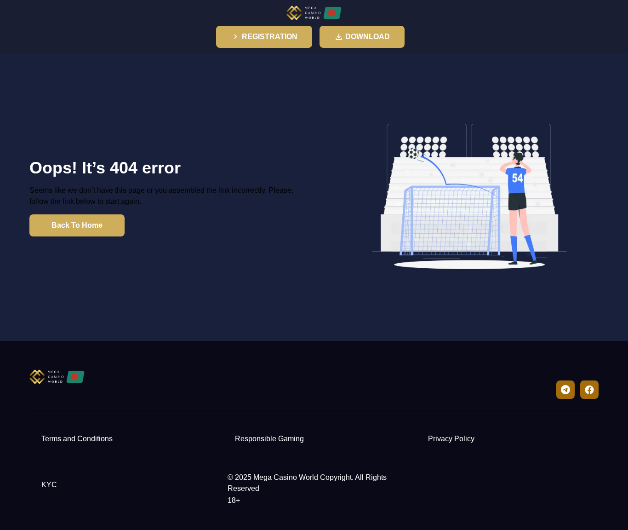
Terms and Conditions (77, 439)
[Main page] (314, 13)
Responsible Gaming (269, 439)
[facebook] (589, 389)
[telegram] (565, 389)
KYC (49, 485)
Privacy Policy (451, 439)
